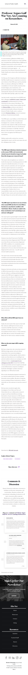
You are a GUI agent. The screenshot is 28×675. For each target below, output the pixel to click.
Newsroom (15, 614)
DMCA (14, 669)
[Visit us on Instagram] (17, 657)
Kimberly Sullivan (10, 113)
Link (23, 531)
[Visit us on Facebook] (6, 657)
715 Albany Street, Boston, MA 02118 (14, 665)
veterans (17, 458)
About (15, 610)
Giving (15, 623)
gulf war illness (8, 458)
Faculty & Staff (15, 637)
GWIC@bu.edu (19, 545)
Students (15, 633)
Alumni (15, 642)
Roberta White (6, 107)
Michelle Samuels (13, 450)
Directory (15, 646)
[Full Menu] (25, 4)
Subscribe (14, 595)
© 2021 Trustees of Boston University (14, 667)
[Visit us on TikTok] (21, 657)
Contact (15, 618)
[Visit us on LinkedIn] (13, 657)
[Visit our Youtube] (10, 657)
